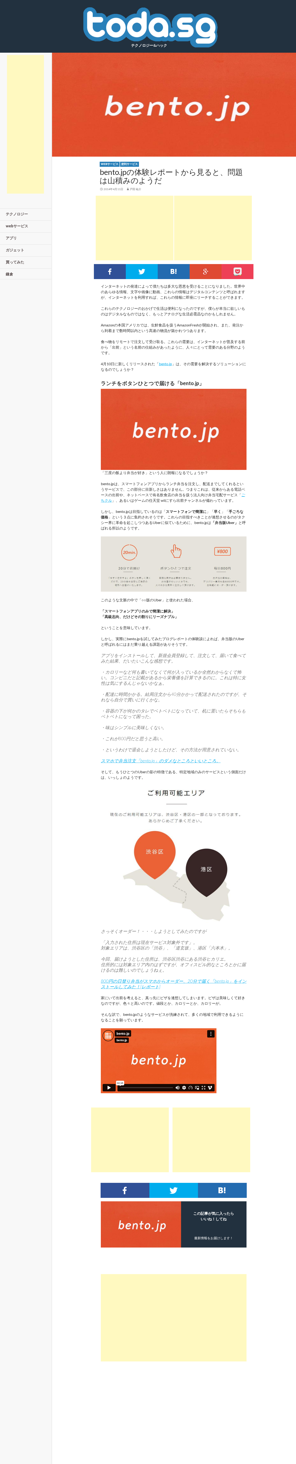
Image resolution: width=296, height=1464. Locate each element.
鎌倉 (9, 274)
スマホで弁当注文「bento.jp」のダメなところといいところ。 (161, 760)
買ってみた (15, 262)
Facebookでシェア (110, 271)
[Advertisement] (134, 228)
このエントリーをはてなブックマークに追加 (174, 271)
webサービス (109, 164)
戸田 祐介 (135, 189)
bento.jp (165, 364)
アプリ (11, 238)
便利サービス (129, 164)
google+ (206, 271)
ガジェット (15, 250)
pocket (237, 271)
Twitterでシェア (142, 271)
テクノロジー (17, 214)
